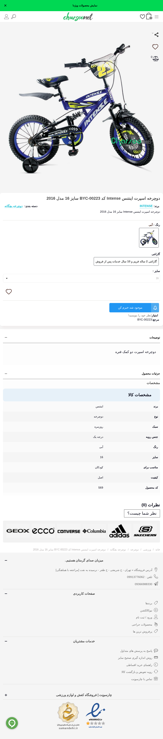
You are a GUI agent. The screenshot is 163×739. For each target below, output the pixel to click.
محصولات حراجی (142, 624)
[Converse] (69, 531)
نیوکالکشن (146, 610)
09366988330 (143, 584)
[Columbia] (94, 531)
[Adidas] (119, 531)
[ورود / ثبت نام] (6, 16)
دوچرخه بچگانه (14, 206)
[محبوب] (142, 16)
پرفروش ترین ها (142, 631)
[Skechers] (145, 531)
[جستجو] (13, 16)
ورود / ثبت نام (144, 617)
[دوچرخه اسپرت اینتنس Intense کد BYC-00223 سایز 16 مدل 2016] (81, 106)
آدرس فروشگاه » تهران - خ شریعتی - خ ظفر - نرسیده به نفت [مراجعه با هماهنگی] (104, 570)
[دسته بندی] (156, 16)
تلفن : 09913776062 (139, 577)
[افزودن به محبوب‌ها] (155, 47)
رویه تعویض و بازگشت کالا (136, 672)
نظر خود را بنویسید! (139, 315)
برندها (149, 603)
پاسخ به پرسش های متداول (136, 650)
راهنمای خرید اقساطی (139, 665)
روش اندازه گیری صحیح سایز (135, 657)
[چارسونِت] (78, 16)
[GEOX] (18, 531)
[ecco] (43, 531)
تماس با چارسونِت (141, 679)
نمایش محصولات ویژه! (85, 5)
